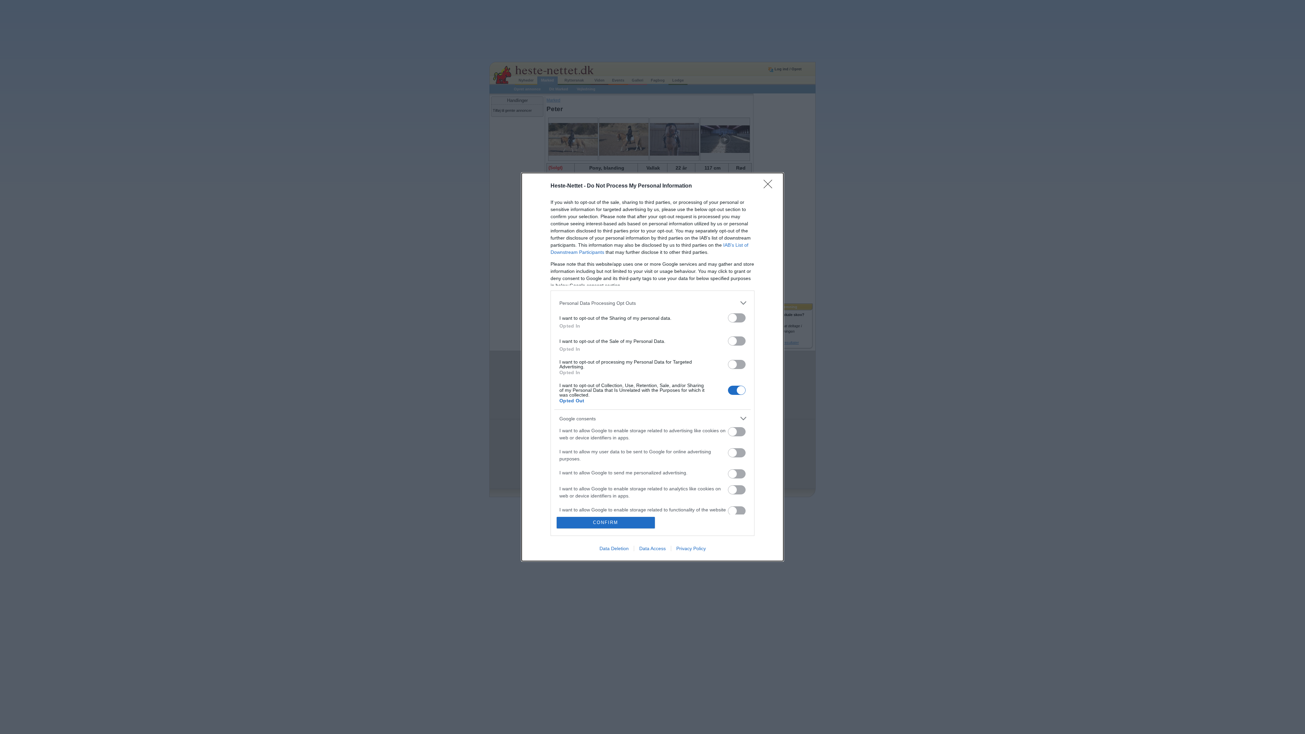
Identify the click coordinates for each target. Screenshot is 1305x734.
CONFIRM (605, 522)
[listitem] (652, 303)
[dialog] (652, 367)
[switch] (737, 317)
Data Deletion (614, 548)
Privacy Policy (691, 548)
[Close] (770, 186)
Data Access (652, 548)
